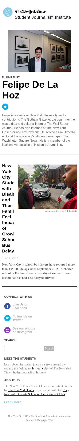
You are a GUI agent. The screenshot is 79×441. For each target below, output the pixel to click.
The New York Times (21, 390)
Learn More (12, 402)
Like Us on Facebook (20, 306)
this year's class (40, 368)
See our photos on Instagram (24, 330)
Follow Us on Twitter (22, 318)
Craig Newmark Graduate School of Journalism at (36, 392)
